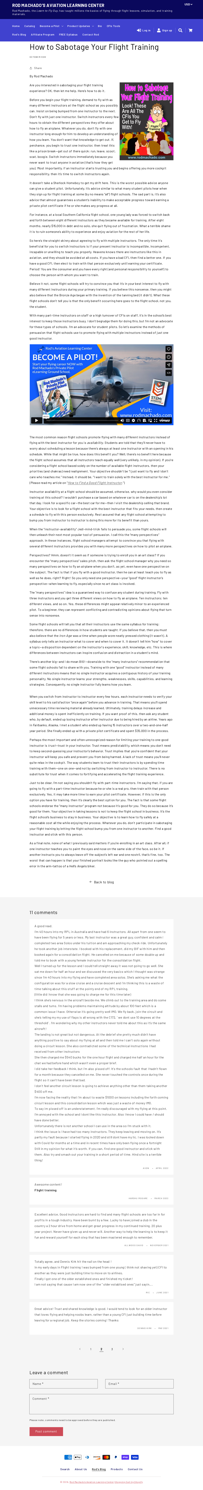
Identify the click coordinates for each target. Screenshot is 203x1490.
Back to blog (104, 882)
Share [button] (38, 68)
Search (65, 1469)
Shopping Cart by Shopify (129, 1482)
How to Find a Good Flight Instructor (95, 483)
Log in (146, 30)
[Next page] (123, 1349)
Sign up (167, 30)
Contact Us (135, 1469)
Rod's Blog (99, 1469)
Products (117, 1469)
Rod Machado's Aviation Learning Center (92, 1482)
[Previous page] (80, 1349)
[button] (180, 30)
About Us (81, 1469)
